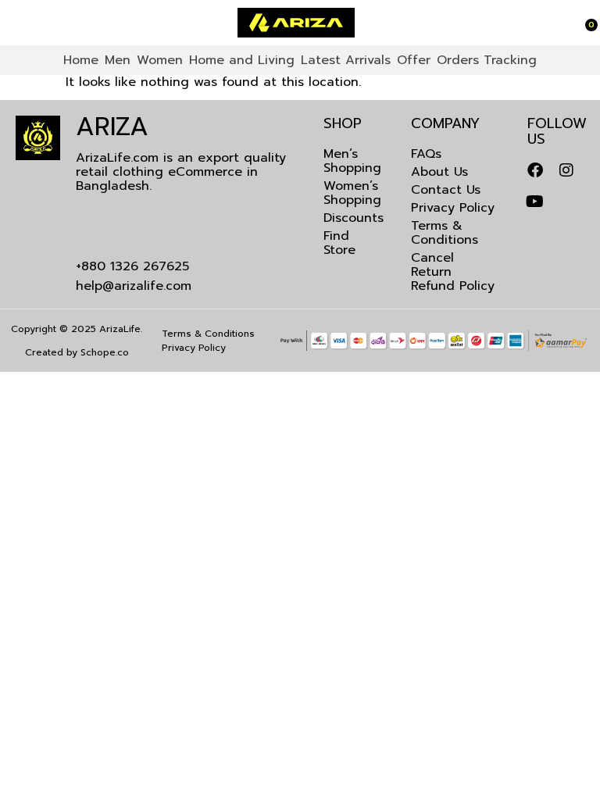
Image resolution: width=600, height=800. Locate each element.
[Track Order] (575, 22)
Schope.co (104, 352)
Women (160, 60)
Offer (413, 60)
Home (80, 60)
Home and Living (242, 60)
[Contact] (18, 22)
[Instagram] (566, 170)
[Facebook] (535, 170)
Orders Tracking (487, 60)
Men (117, 60)
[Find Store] (10, 22)
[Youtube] (535, 201)
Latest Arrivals (346, 60)
